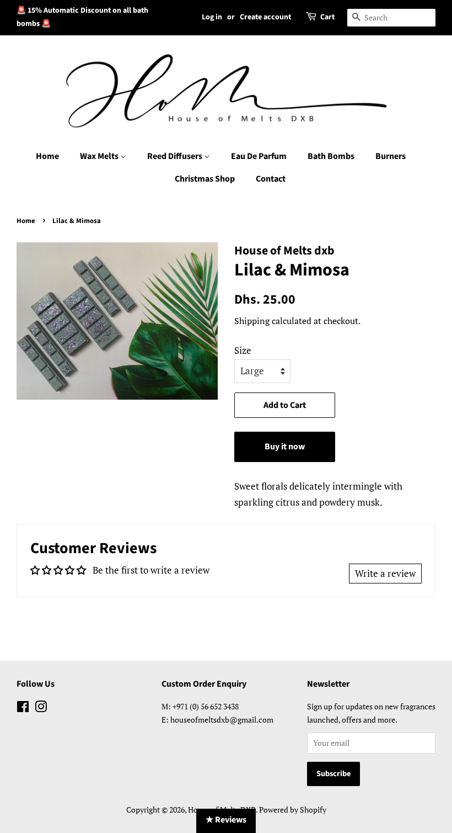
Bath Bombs (331, 156)
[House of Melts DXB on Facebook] (23, 708)
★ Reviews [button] (226, 820)
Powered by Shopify (292, 809)
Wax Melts (100, 156)
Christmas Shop (205, 179)
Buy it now (285, 447)
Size (242, 350)
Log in (212, 17)
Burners (390, 156)
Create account (265, 17)
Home (47, 156)
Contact (271, 179)
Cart (327, 17)
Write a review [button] (385, 573)
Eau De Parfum (259, 156)
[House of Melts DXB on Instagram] (41, 708)
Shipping (252, 321)
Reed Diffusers (175, 156)
